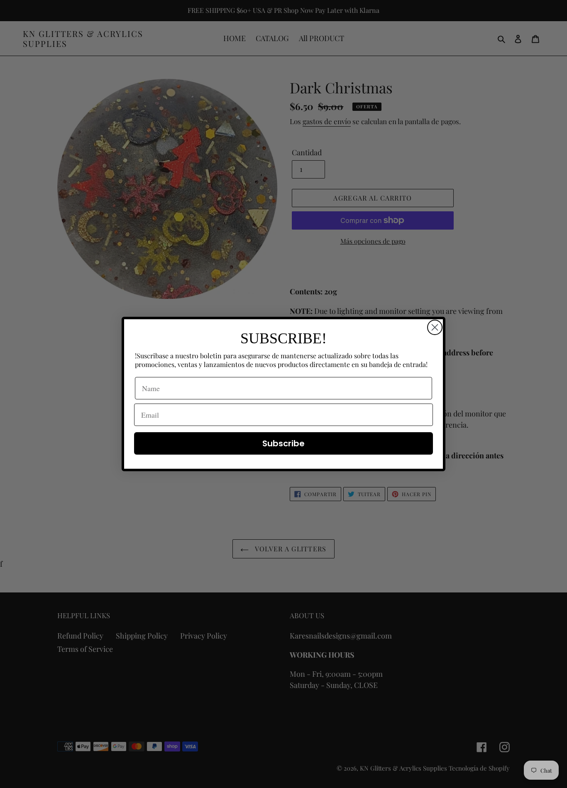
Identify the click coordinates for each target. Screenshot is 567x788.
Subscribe (283, 443)
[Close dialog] (435, 327)
